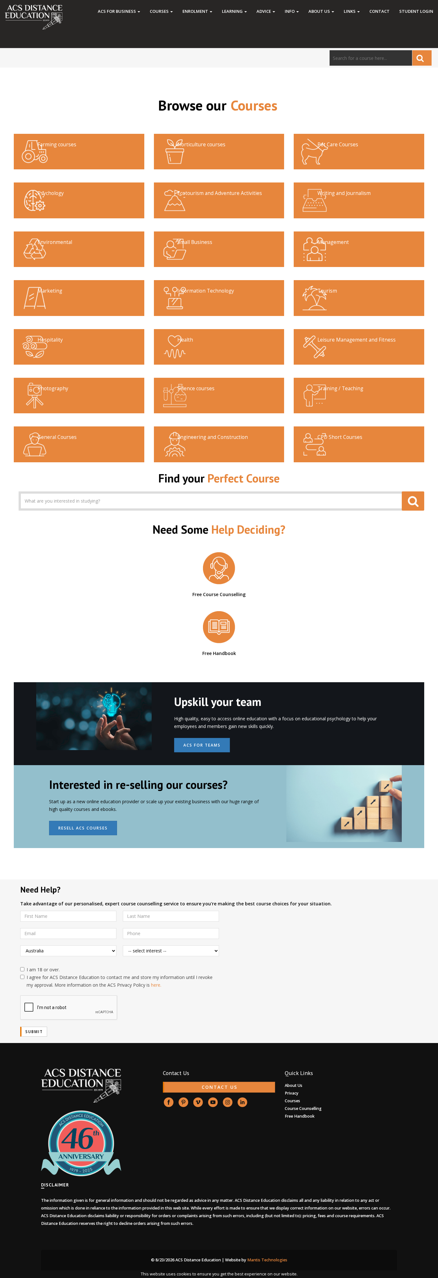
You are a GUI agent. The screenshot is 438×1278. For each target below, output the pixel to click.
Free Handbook (300, 1116)
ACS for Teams (202, 745)
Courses (160, 11)
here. (156, 985)
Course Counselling (303, 1108)
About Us (319, 11)
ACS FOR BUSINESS (117, 11)
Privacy (292, 1093)
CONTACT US (219, 1087)
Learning (233, 11)
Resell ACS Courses (83, 828)
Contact (379, 11)
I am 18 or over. (43, 970)
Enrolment (195, 11)
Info (290, 11)
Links (350, 11)
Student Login (416, 11)
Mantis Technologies (267, 1260)
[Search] (422, 58)
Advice (264, 11)
